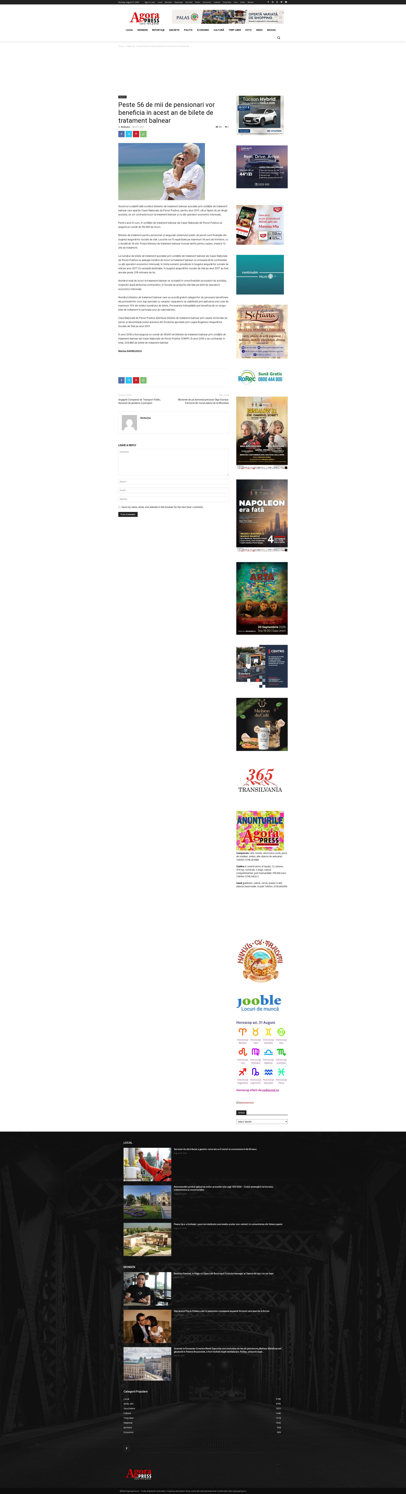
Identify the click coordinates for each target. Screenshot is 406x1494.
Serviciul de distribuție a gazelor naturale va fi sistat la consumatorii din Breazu (215, 1149)
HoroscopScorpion (281, 1061)
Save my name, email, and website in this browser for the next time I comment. (162, 507)
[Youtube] (286, 2)
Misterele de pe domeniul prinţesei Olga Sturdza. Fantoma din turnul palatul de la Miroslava (203, 401)
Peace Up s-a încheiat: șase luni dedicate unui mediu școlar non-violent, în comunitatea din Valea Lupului (228, 1224)
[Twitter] (277, 2)
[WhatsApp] (143, 134)
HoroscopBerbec (242, 1041)
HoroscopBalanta (268, 1061)
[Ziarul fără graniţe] (144, 17)
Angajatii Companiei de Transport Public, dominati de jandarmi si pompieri (139, 401)
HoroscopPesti (281, 1081)
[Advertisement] (203, 72)
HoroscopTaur (255, 1041)
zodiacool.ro (270, 1090)
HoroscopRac (281, 1041)
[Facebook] (268, 2)
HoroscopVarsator (268, 1081)
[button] (278, 37)
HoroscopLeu (242, 1061)
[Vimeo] (281, 2)
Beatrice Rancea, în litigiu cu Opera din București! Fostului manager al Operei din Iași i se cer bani (223, 1273)
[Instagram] (273, 2)
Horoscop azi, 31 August (255, 1022)
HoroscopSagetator (242, 1081)
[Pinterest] (136, 134)
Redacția (125, 127)
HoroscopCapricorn (255, 1081)
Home (121, 46)
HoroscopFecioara (255, 1061)
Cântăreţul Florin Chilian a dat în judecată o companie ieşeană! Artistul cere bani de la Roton (221, 1311)
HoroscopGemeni (268, 1041)
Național (130, 46)
